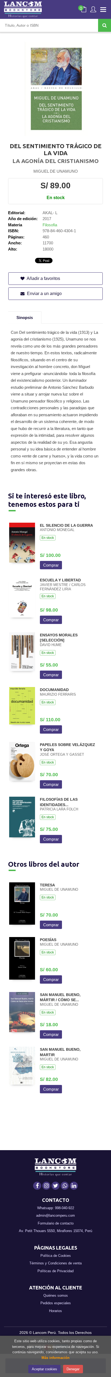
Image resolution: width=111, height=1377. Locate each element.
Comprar (51, 565)
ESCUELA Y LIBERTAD (60, 580)
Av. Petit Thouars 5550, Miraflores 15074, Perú (55, 1231)
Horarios (55, 1311)
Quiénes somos (55, 1295)
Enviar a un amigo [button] (44, 293)
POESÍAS (48, 940)
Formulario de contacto (56, 1223)
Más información (55, 1358)
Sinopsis (24, 317)
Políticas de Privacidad (55, 1271)
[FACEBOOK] (37, 1186)
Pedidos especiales (55, 1303)
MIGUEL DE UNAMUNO (55, 171)
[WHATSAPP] (65, 1186)
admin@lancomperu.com (55, 1215)
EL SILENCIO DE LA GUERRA (66, 525)
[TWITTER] (55, 1186)
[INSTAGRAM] (46, 1186)
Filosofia (50, 225)
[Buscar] (104, 25)
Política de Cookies (55, 1256)
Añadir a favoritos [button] (43, 278)
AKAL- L (50, 212)
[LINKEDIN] (74, 1186)
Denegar (73, 1369)
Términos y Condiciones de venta (55, 1263)
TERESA (47, 885)
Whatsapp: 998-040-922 (55, 1208)
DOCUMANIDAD (54, 690)
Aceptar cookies (44, 1369)
